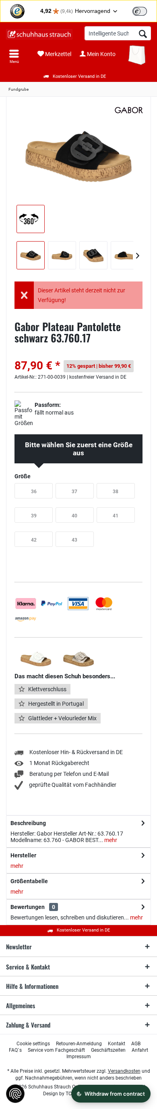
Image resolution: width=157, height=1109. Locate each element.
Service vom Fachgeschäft (56, 1050)
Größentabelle (29, 881)
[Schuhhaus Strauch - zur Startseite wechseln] (39, 34)
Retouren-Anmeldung (79, 1043)
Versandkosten (124, 1071)
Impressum (78, 1056)
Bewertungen (27, 907)
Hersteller (23, 855)
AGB (135, 1043)
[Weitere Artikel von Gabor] (129, 110)
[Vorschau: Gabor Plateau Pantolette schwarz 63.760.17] (31, 255)
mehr (110, 840)
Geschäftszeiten (108, 1050)
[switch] (139, 11)
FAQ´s (15, 1050)
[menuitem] (14, 56)
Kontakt (116, 1043)
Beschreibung (28, 823)
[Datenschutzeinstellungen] (15, 1093)
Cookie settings (33, 1043)
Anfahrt (140, 1050)
